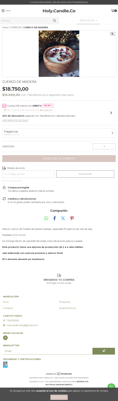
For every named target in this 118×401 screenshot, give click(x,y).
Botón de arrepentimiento (59, 385)
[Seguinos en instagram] (5, 337)
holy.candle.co (59, 10)
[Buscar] (54, 20)
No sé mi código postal (12, 181)
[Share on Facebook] (54, 218)
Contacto (8, 308)
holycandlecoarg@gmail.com (22, 325)
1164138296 (13, 320)
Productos (64, 302)
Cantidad (8, 146)
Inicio (5, 27)
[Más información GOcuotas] (48, 106)
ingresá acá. (83, 382)
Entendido (59, 397)
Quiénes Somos (67, 308)
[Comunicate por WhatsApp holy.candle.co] (111, 386)
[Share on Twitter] (63, 218)
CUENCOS (15, 27)
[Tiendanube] (59, 375)
